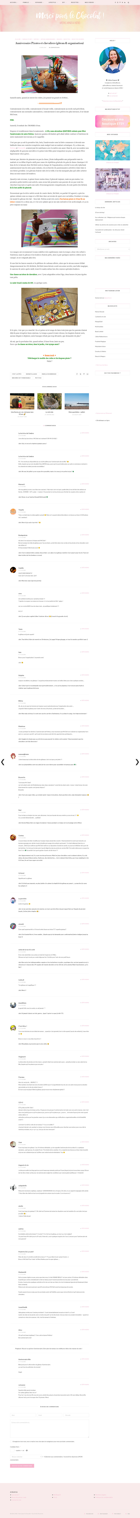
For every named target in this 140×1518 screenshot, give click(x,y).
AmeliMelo (22, 1003)
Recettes (75, 2)
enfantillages (31, 374)
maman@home (23, 754)
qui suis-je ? (113, 93)
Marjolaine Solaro (100, 346)
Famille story (27, 39)
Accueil (13, 2)
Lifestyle (52, 2)
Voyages (38, 2)
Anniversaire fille (24, 1359)
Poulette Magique (100, 341)
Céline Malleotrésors (101, 336)
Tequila (21, 510)
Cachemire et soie (100, 316)
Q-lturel (21, 873)
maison (59, 39)
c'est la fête (16, 374)
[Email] (87, 374)
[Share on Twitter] (80, 374)
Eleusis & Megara (100, 356)
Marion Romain (99, 312)
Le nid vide (49, 412)
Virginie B (22, 1057)
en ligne (103, 420)
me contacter (113, 96)
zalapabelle (22, 1185)
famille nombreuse (49, 374)
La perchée (22, 899)
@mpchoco (108, 298)
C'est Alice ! (22, 1026)
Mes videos (89, 2)
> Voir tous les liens (101, 365)
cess (20, 593)
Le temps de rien (100, 207)
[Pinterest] (83, 374)
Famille (26, 2)
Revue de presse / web (19, 1497)
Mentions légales (100, 1495)
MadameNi (22, 1272)
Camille (21, 568)
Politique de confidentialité (104, 1497)
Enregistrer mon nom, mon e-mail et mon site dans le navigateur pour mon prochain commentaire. (43, 1441)
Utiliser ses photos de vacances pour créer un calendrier (111, 225)
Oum (20, 1142)
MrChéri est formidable (21, 378)
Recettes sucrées (78, 39)
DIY (63, 2)
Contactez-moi (16, 1500)
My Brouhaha (99, 326)
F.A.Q (55, 1497)
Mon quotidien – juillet (77, 412)
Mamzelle (22, 148)
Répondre (85, 432)
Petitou (13, 148)
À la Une (18, 39)
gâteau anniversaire (48, 39)
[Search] (128, 2)
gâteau (36, 39)
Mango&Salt (98, 321)
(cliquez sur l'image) (112, 162)
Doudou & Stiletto (100, 351)
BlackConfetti (99, 331)
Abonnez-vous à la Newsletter (112, 101)
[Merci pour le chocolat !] (70, 18)
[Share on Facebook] (77, 374)
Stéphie (21, 675)
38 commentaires (54, 47)
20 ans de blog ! (100, 212)
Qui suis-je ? (15, 1495)
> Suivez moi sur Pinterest (103, 413)
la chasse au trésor (74, 515)
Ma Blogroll (57, 1495)
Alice (20, 1330)
